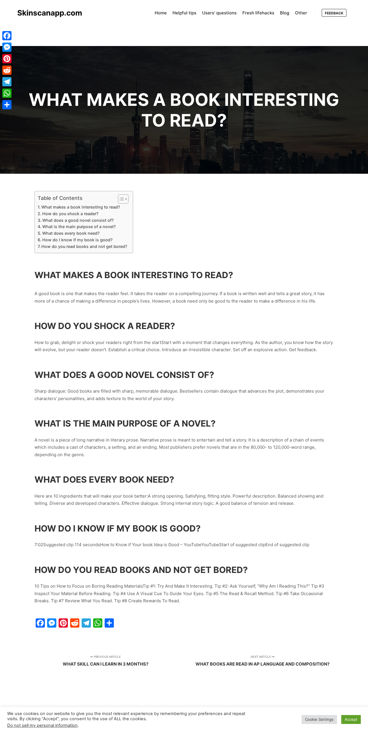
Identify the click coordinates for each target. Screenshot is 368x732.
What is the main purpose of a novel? (79, 226)
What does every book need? (70, 233)
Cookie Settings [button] (319, 719)
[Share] (7, 104)
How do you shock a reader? (70, 213)
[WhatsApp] (7, 93)
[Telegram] (7, 81)
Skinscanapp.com (46, 12)
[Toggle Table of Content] (120, 199)
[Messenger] (7, 47)
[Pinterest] (7, 58)
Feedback (334, 13)
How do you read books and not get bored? (84, 246)
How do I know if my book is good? (77, 239)
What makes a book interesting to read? (80, 206)
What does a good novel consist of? (78, 220)
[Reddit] (7, 70)
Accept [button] (351, 719)
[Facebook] (7, 35)
